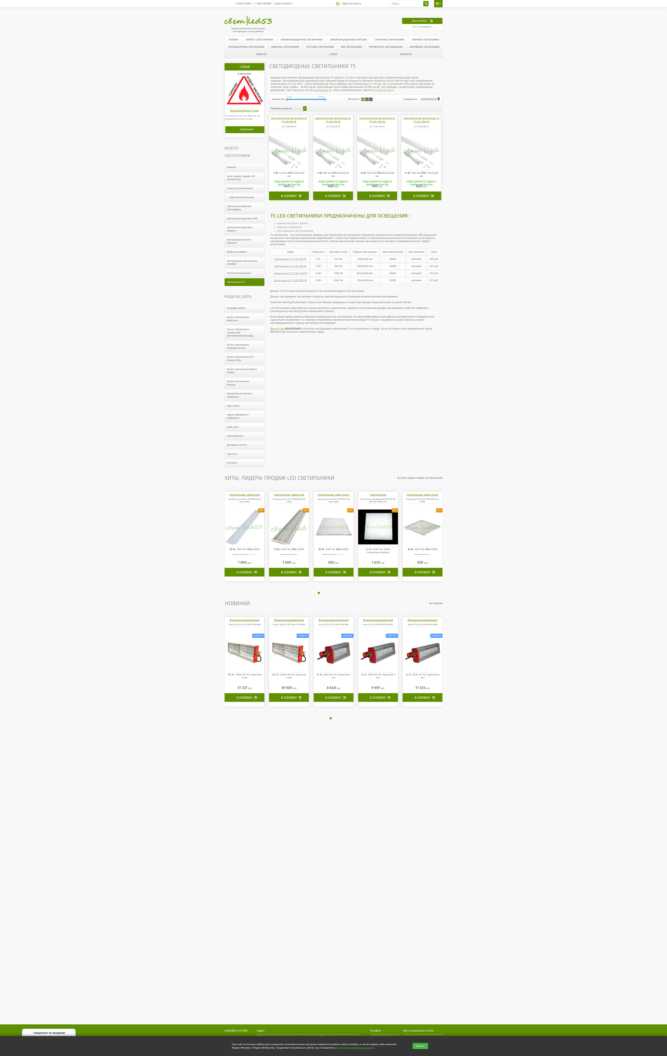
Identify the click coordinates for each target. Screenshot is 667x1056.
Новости (261, 54)
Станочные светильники (389, 39)
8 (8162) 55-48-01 (383, 90)
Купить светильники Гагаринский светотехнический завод (240, 332)
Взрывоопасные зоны (244, 110)
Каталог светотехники (259, 39)
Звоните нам (277, 328)
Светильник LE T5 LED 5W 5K (290, 259)
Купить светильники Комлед (238, 383)
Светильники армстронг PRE (242, 218)
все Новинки (436, 603)
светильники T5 (322, 90)
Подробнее (246, 129)
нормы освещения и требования (238, 416)
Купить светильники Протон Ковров (242, 371)
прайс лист (233, 427)
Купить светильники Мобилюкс (238, 319)
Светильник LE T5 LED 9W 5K (290, 266)
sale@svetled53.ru (283, 3)
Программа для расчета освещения (239, 395)
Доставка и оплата (237, 445)
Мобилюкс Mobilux (236, 252)
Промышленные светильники (246, 46)
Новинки (231, 167)
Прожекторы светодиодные (386, 46)
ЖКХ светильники (351, 46)
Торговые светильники (320, 46)
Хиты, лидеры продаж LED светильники (241, 178)
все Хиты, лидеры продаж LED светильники (420, 478)
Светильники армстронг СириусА (240, 229)
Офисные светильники (285, 46)
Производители (235, 436)
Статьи (333, 54)
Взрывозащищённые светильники (301, 39)
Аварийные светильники (424, 46)
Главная (233, 39)
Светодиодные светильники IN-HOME (242, 262)
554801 (243, 3)
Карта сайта (233, 405)
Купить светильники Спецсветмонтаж (238, 346)
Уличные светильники (425, 39)
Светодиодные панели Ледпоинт (239, 241)
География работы (236, 308)
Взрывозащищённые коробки (348, 39)
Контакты (405, 54)
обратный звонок (351, 3)
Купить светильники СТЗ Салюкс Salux (240, 358)
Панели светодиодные (239, 273)
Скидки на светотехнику (240, 188)
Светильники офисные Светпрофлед (239, 208)
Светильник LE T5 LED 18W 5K (290, 280)
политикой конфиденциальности (356, 1047)
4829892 (262, 3)
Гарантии (232, 454)
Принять (420, 1046)
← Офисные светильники (240, 197)
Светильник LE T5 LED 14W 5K (290, 273)
